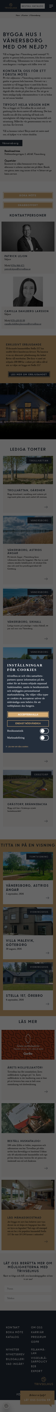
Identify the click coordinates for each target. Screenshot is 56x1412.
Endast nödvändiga (28, 723)
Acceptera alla (28, 714)
